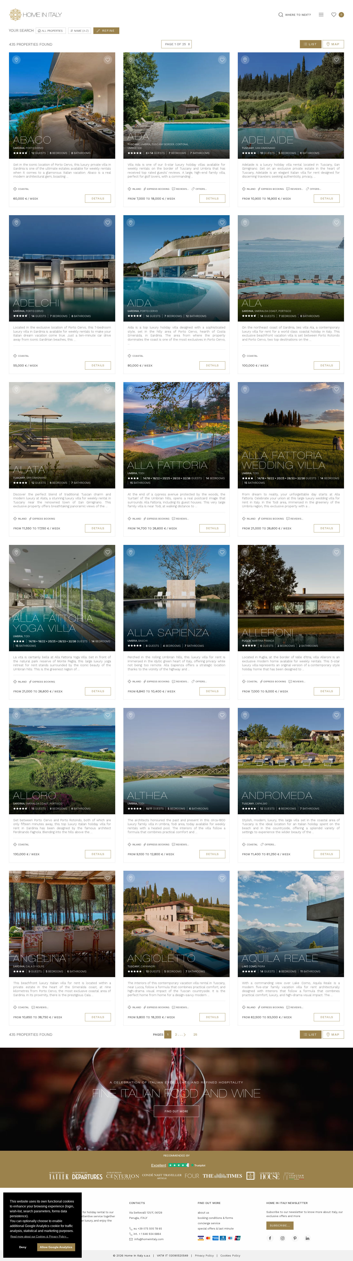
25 (195, 1034)
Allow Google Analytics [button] (56, 1247)
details (97, 198)
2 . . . (178, 1034)
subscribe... (280, 1225)
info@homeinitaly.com (149, 1239)
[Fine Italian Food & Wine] (293, 1175)
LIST (312, 44)
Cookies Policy (230, 1255)
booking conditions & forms (215, 1217)
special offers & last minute (216, 1228)
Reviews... (182, 189)
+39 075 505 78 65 (150, 1228)
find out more (176, 1111)
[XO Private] (251, 1175)
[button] (39, 1236)
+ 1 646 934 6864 (150, 1233)
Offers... (201, 189)
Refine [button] (108, 31)
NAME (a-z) (81, 30)
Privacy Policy (204, 1255)
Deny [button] (22, 1247)
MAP (335, 44)
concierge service (209, 1223)
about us (203, 1212)
